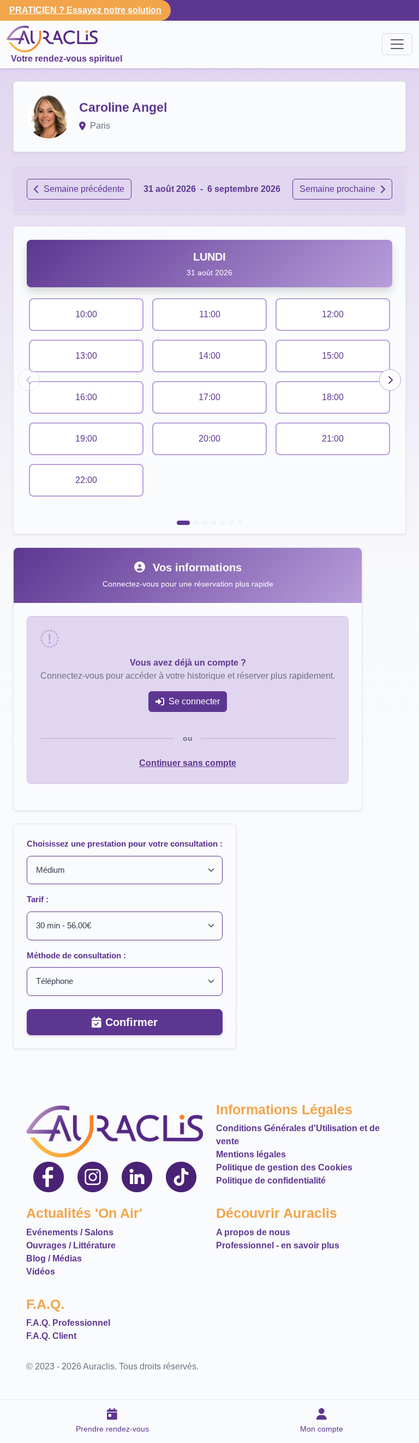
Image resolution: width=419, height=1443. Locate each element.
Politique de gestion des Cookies (284, 1167)
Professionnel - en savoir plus (277, 1245)
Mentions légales (251, 1154)
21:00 (333, 438)
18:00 (333, 397)
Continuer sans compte (187, 763)
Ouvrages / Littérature (71, 1245)
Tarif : (38, 899)
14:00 (209, 355)
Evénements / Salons (69, 1232)
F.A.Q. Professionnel (68, 1322)
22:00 (86, 480)
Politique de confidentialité (271, 1180)
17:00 (209, 397)
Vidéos (40, 1271)
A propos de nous (253, 1232)
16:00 (86, 397)
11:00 (209, 314)
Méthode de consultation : (76, 955)
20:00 (209, 438)
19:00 (86, 438)
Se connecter (194, 701)
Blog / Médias (54, 1258)
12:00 (333, 314)
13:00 (86, 355)
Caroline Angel (123, 107)
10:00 (86, 314)
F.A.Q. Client (51, 1336)
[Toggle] (397, 44)
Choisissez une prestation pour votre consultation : (125, 843)
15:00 (333, 355)
